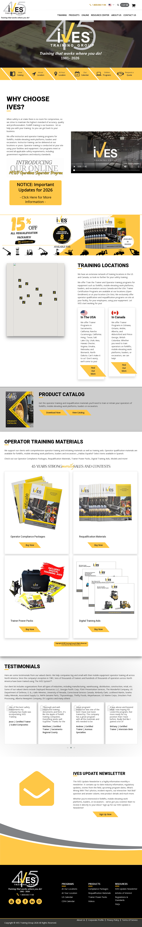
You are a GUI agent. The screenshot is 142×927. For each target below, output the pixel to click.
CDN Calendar (68, 901)
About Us (81, 920)
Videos (91, 901)
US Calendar (67, 897)
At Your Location (69, 893)
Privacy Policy (113, 920)
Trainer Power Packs (97, 897)
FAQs (117, 904)
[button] (118, 4)
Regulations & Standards (121, 898)
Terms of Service (130, 920)
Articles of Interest (123, 893)
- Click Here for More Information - (71, 644)
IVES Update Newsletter (126, 889)
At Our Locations (69, 889)
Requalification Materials (99, 893)
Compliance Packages (98, 889)
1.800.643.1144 (99, 4)
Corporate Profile (96, 920)
